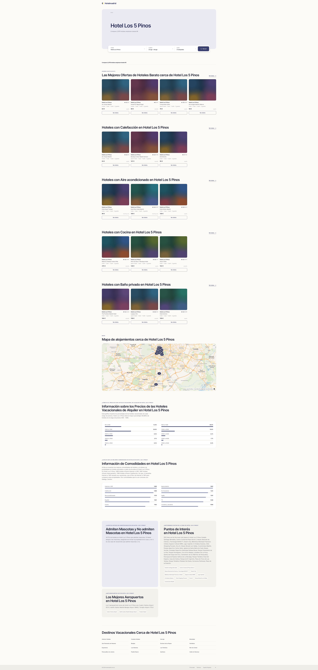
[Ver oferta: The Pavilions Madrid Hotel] (115, 299)
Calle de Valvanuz (194, 652)
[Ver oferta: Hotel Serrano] (173, 299)
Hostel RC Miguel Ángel (137, 104)
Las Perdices (163, 647)
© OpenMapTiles (197, 389)
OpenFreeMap (189, 389)
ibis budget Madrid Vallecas (196, 104)
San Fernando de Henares (109, 643)
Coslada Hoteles (135, 639)
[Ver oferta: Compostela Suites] (173, 90)
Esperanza (105, 647)
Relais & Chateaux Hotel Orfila (110, 261)
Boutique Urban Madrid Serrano (139, 156)
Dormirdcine (163, 156)
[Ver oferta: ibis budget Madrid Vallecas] (202, 90)
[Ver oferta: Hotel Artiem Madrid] (173, 194)
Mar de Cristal (193, 647)
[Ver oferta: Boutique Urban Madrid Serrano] (144, 142)
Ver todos (212, 75)
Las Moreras (134, 647)
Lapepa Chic (134, 314)
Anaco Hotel (163, 261)
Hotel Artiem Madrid (165, 209)
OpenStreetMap (209, 389)
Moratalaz (192, 639)
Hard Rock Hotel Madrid (137, 209)
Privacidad (192, 667)
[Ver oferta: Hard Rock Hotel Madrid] (144, 194)
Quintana (162, 652)
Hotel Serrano (163, 314)
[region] (159, 367)
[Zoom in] (214, 345)
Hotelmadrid (110, 3)
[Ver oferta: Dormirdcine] (173, 142)
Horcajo (162, 639)
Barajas (133, 643)
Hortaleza (192, 643)
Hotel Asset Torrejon (107, 209)
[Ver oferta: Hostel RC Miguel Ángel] (144, 90)
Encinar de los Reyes (166, 643)
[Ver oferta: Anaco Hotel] (173, 247)
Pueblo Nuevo (135, 652)
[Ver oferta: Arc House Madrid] (115, 90)
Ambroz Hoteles (106, 639)
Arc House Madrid (107, 104)
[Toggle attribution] (214, 389)
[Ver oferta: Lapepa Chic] (144, 299)
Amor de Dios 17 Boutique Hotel (139, 261)
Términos (199, 667)
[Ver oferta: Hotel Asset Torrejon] (115, 194)
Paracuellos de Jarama (108, 652)
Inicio (112, 12)
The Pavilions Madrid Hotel (109, 314)
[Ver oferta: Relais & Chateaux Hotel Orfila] (115, 247)
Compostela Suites (165, 104)
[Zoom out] (214, 348)
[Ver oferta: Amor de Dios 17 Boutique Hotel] (144, 247)
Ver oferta (115, 112)
